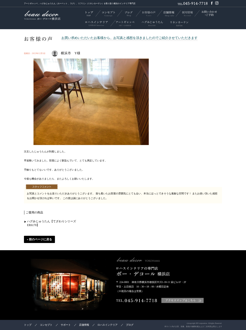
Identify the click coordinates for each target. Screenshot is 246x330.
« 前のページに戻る (39, 239)
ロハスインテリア (107, 325)
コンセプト (46, 325)
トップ (28, 325)
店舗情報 (84, 325)
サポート (66, 325)
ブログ (129, 325)
